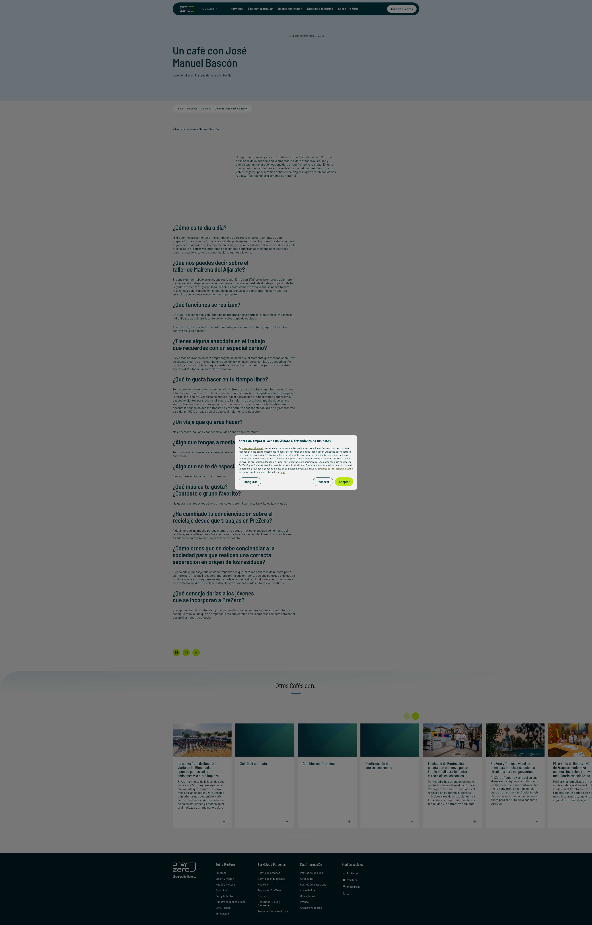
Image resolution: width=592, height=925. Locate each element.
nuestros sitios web (252, 448)
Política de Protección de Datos (336, 468)
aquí (283, 471)
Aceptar (344, 482)
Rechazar (323, 482)
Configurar (250, 482)
